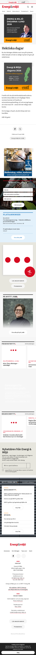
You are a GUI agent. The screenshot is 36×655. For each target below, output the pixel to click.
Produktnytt (24, 11)
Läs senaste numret (18, 281)
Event (31, 11)
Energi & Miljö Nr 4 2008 (17, 138)
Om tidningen (15, 551)
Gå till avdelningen (29, 343)
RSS (23, 556)
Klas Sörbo (18, 606)
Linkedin (18, 556)
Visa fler (17, 508)
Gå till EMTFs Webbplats (28, 482)
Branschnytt (16, 11)
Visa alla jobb (18, 237)
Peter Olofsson (18, 601)
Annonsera (7, 551)
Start (3, 11)
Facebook (13, 556)
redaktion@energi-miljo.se (18, 612)
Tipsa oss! (24, 551)
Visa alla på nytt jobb (18, 332)
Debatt (9, 11)
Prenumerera (18, 286)
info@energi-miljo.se (18, 578)
